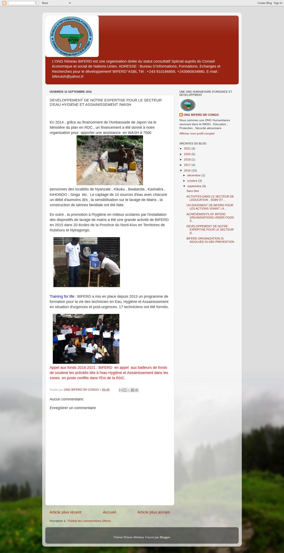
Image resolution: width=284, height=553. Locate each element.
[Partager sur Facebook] (133, 390)
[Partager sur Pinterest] (137, 390)
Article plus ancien (153, 512)
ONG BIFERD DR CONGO (201, 114)
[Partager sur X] (129, 390)
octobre (192, 180)
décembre (194, 175)
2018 (187, 159)
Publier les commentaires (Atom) (89, 520)
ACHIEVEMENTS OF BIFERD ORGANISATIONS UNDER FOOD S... (210, 217)
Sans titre (192, 191)
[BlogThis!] (125, 390)
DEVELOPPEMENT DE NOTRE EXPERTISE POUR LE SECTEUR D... (210, 230)
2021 (187, 148)
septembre (194, 186)
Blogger (165, 537)
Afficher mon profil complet (197, 133)
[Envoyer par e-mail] (121, 390)
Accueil (109, 512)
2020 (187, 154)
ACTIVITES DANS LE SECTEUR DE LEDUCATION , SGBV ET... (210, 198)
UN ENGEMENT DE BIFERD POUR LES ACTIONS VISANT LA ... (209, 207)
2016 (187, 170)
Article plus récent (65, 512)
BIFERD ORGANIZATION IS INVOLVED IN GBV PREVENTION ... (210, 242)
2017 (187, 165)
